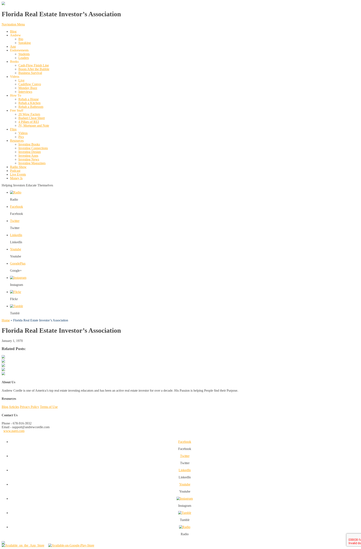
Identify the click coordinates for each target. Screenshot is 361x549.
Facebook (16, 206)
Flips (13, 129)
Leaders (23, 58)
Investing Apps (28, 155)
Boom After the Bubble (33, 69)
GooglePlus (17, 263)
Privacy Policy (29, 407)
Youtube (15, 249)
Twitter (14, 221)
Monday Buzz (27, 88)
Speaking (24, 43)
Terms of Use (49, 407)
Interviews (25, 91)
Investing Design (29, 152)
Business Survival (30, 73)
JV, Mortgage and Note (33, 125)
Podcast (15, 170)
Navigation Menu (13, 24)
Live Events (18, 174)
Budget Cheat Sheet (31, 118)
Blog (13, 31)
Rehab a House (28, 99)
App (13, 46)
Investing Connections (33, 148)
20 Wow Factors (29, 114)
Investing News (28, 159)
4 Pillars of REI (28, 122)
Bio (20, 39)
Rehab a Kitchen (29, 103)
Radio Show (18, 167)
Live (21, 80)
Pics (21, 137)
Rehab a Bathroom (30, 106)
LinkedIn (16, 235)
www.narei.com (13, 431)
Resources (17, 140)
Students (24, 54)
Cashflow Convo (29, 84)
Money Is (16, 178)
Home (6, 320)
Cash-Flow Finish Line (33, 65)
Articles (14, 407)
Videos (23, 133)
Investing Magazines (32, 163)
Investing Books (29, 144)
